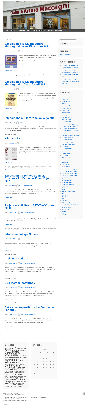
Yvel (63, 213)
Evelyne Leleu (65, 115)
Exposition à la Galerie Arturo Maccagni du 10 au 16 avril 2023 (26, 83)
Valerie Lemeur (66, 202)
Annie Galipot (8, 348)
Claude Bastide (66, 112)
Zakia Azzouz (65, 215)
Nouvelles (64, 197)
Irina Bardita (65, 155)
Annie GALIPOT (66, 101)
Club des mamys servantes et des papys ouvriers (40, 168)
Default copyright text (10, 404)
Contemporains (8, 359)
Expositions (22, 30)
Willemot (18, 330)
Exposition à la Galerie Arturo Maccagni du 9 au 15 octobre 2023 (27, 45)
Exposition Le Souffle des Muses (70, 135)
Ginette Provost (14, 166)
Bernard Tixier (11, 356)
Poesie (63, 198)
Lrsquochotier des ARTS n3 (69, 173)
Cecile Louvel (65, 110)
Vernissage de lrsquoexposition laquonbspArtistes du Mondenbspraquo (70, 205)
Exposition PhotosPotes (68, 144)
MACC (18, 377)
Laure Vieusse (66, 166)
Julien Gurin (21, 166)
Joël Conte (9, 374)
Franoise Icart (65, 152)
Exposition (48, 228)
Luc (15, 377)
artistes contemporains (28, 228)
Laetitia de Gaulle (22, 376)
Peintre (10, 384)
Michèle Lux (10, 383)
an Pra (15, 348)
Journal (29, 30)
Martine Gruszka (40, 166)
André (21, 51)
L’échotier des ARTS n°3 (34, 397)
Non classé (24, 76)
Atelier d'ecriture (66, 108)
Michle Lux (65, 186)
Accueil (6, 30)
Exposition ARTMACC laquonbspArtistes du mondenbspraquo (28, 74)
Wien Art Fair (13, 138)
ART (19, 348)
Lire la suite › (8, 70)
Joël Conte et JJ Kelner (14, 375)
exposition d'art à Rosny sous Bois (14, 361)
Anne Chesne (65, 99)
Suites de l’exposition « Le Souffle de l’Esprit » (29, 309)
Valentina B (65, 200)
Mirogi (63, 189)
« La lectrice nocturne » (20, 282)
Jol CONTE (65, 159)
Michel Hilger (58, 30)
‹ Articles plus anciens (11, 334)
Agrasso (64, 96)
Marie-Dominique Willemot (34, 330)
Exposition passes (67, 139)
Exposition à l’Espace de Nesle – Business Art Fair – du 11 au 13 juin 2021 (28, 178)
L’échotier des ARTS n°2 (22, 397)
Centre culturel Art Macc (39, 228)
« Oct (35, 373)
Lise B (63, 168)
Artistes (35, 30)
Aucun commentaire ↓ (28, 185)
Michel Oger (22, 381)
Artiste (23, 348)
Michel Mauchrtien (67, 182)
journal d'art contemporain (14, 373)
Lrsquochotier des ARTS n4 (69, 175)
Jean (9, 371)
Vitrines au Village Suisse (21, 234)
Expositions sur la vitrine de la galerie (29, 117)
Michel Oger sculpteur (68, 184)
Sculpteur (11, 386)
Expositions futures (67, 148)
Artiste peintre (12, 350)
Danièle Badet (65, 114)
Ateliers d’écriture (16, 258)
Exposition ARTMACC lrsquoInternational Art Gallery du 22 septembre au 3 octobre (71, 124)
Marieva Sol (33, 166)
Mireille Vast (48, 166)
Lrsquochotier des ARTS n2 (69, 171)
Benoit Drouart (24, 168)
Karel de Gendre (13, 376)
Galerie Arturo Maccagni (21, 230)
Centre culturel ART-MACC (46, 30)
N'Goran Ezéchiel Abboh (68, 191)
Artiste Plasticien (23, 350)
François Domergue (67, 150)
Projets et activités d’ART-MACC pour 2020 (29, 207)
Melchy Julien (15, 381)
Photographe (17, 385)
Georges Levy (19, 369)
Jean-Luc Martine (15, 371)
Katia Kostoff (27, 166)
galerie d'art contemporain (15, 369)
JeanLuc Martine (66, 157)
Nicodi (63, 193)
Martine (9, 381)
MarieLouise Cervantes (68, 177)
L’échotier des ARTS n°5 (15, 398)
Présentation (13, 30)
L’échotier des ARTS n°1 (10, 397)
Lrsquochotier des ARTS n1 (69, 170)
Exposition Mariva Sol (67, 137)
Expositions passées (19, 394)
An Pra (63, 97)
